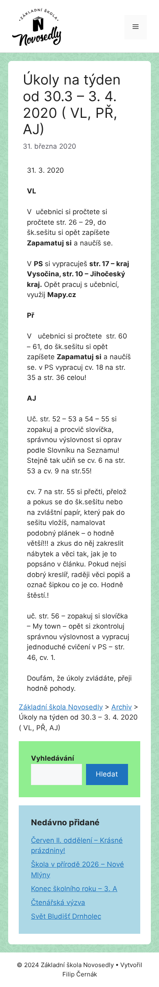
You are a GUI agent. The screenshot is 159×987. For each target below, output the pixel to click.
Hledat (107, 774)
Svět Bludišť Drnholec (66, 916)
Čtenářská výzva (58, 902)
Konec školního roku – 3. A (74, 889)
